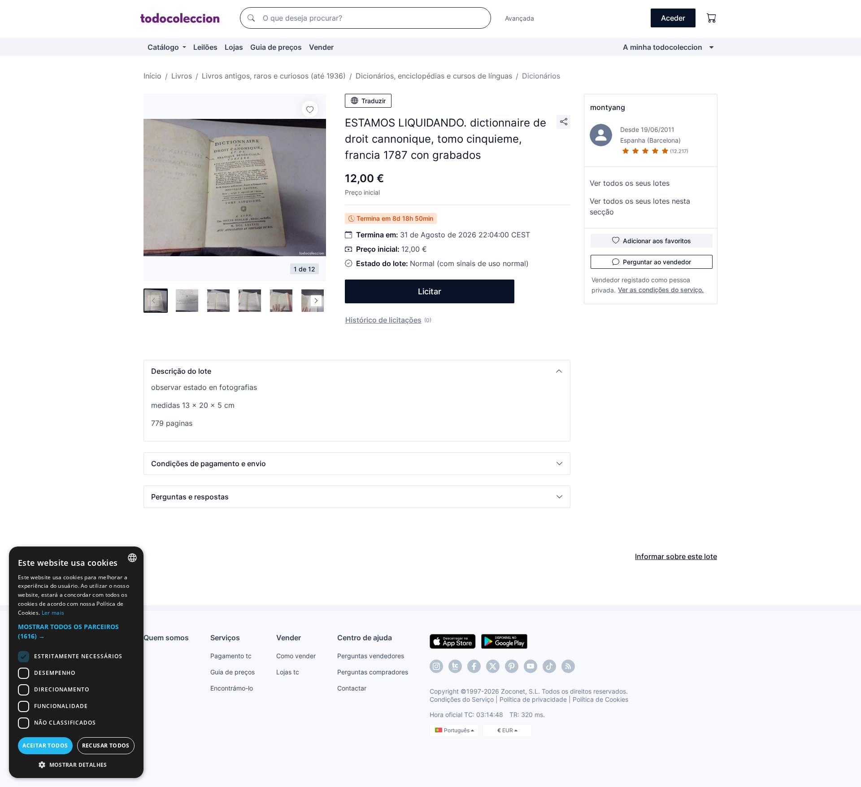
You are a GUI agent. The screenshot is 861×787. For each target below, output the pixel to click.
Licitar (429, 291)
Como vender (296, 656)
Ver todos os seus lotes (630, 183)
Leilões (205, 47)
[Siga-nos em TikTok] (549, 666)
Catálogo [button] (164, 47)
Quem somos (166, 637)
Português (457, 730)
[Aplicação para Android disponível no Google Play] (504, 640)
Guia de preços (276, 47)
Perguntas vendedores (370, 656)
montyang (607, 107)
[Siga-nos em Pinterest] (511, 666)
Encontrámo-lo (231, 688)
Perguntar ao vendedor (657, 262)
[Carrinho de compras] (711, 18)
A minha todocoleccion (662, 47)
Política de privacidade (533, 699)
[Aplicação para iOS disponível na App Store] (453, 640)
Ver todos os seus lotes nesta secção (640, 206)
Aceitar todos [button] (45, 745)
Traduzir (373, 101)
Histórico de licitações (383, 319)
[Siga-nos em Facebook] (474, 666)
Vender (321, 47)
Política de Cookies (600, 699)
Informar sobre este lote (676, 556)
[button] (357, 371)
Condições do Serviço (462, 699)
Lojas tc (287, 672)
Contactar (351, 688)
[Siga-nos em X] (493, 666)
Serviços (225, 637)
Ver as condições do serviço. (661, 289)
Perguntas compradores (372, 672)
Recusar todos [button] (106, 745)
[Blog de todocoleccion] (568, 666)
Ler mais (53, 612)
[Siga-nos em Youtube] (530, 666)
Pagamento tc (231, 656)
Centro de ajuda (364, 637)
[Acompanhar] (310, 109)
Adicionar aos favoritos (657, 241)
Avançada (519, 18)
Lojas (234, 47)
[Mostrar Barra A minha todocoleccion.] (711, 47)
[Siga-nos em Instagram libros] (455, 666)
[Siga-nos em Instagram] (436, 666)
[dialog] (76, 662)
